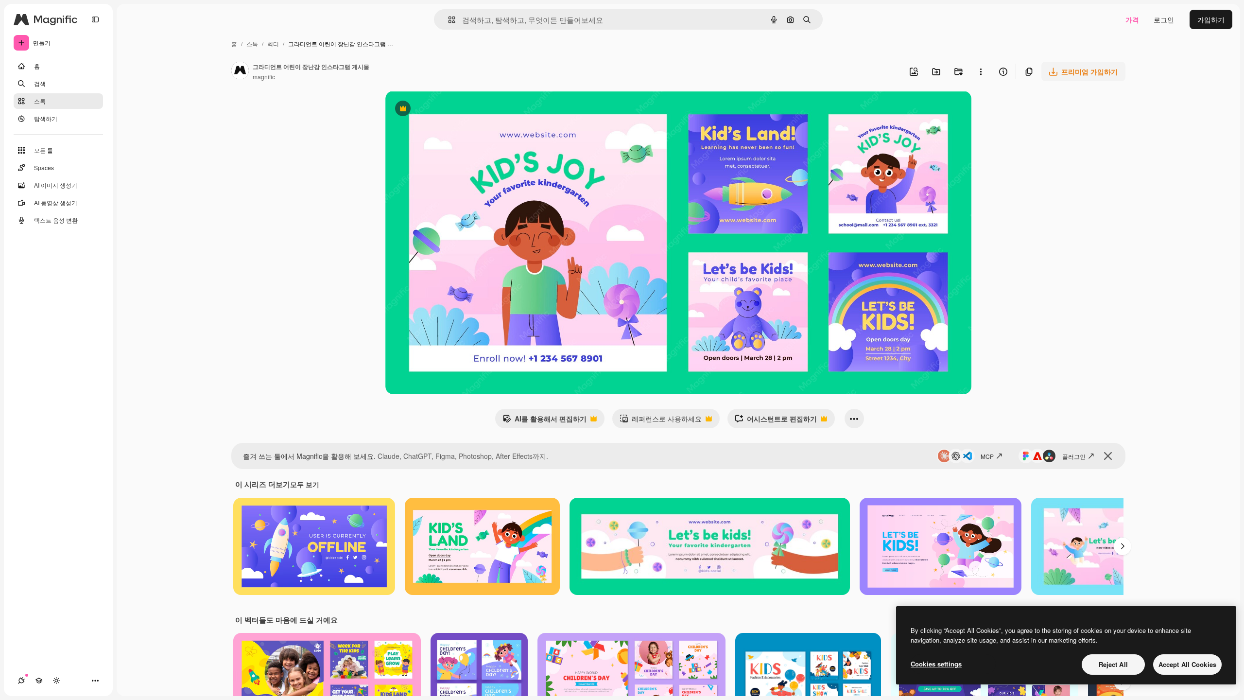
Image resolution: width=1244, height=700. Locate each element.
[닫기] (1108, 456)
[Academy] (39, 680)
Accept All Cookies (1187, 664)
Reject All (1113, 664)
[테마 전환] (56, 680)
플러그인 (1074, 456)
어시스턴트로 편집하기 (776, 421)
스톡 (252, 43)
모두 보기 (304, 484)
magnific (264, 76)
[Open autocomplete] (447, 19)
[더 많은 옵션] (980, 71)
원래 (441, 110)
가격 (1132, 19)
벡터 (273, 43)
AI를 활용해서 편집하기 (544, 421)
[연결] (21, 680)
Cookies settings (936, 663)
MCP (987, 456)
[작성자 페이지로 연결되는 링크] (240, 71)
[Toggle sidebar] (95, 19)
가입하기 (1211, 19)
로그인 (1164, 19)
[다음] (1122, 546)
